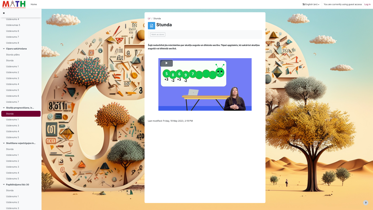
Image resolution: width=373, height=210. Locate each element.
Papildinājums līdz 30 (17, 184)
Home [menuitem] (34, 4)
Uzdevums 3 (12, 78)
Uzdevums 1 (12, 66)
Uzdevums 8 (12, 42)
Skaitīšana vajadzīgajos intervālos (21, 143)
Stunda (9, 60)
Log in (367, 4)
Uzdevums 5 (12, 90)
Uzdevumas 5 (13, 25)
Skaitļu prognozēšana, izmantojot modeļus (21, 107)
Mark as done (158, 34)
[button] (310, 4)
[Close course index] (4, 13)
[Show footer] (365, 202)
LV (149, 18)
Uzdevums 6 (12, 31)
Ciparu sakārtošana (16, 48)
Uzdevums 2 (12, 72)
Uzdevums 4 (12, 19)
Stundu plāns (13, 54)
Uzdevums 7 (12, 36)
